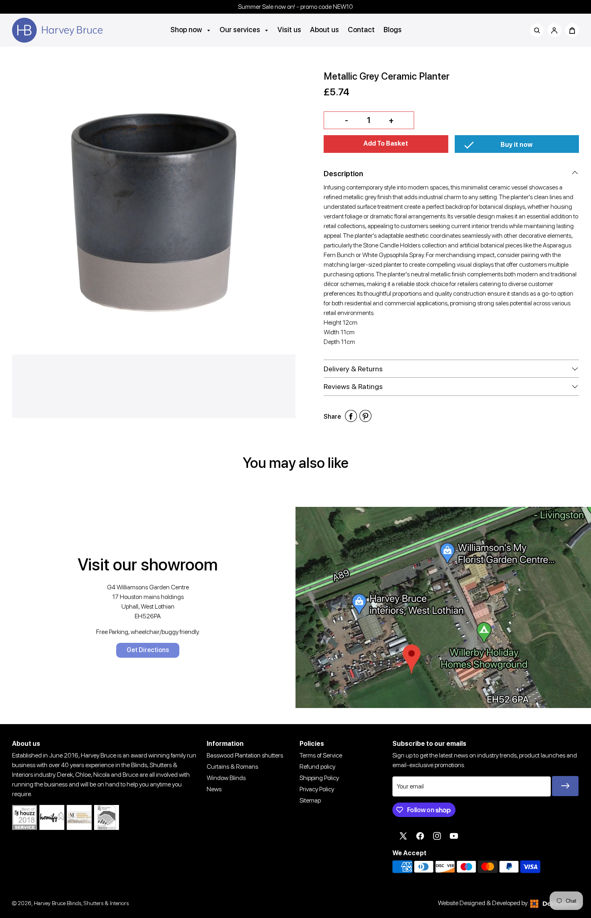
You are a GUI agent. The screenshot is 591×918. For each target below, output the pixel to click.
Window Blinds (226, 778)
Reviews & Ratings (353, 386)
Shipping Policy (319, 778)
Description (343, 173)
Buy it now (517, 144)
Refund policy (317, 766)
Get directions (148, 650)
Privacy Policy (317, 789)
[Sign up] (565, 786)
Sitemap (310, 800)
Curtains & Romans (232, 766)
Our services (241, 29)
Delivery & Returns (353, 368)
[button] (386, 144)
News (214, 789)
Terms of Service (321, 755)
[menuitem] (190, 29)
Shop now (186, 29)
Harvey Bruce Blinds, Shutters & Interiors (81, 902)
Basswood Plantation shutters (245, 755)
